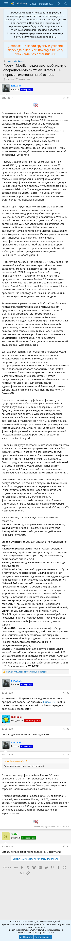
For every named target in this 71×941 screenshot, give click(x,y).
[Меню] (6, 3)
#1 (68, 98)
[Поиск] (65, 4)
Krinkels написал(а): (14, 761)
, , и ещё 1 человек (26, 672)
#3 (68, 728)
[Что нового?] (59, 4)
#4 (68, 754)
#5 (68, 846)
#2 (68, 692)
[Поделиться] (63, 98)
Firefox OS (49, 701)
